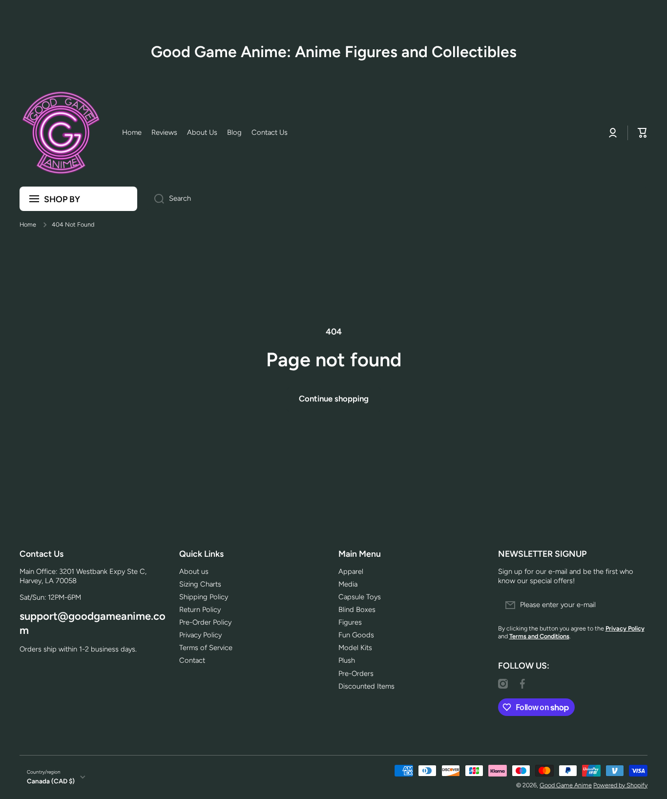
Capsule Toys (359, 596)
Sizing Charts (200, 584)
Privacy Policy (200, 635)
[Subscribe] (635, 605)
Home (28, 224)
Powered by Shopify (620, 785)
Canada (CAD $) (51, 781)
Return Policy (200, 609)
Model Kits (355, 647)
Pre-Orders (356, 673)
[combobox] (397, 199)
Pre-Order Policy (205, 622)
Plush (346, 660)
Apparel (350, 571)
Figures (350, 622)
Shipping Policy (203, 596)
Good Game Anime (566, 785)
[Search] (155, 199)
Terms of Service (205, 647)
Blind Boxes (356, 609)
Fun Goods (356, 635)
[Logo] (61, 132)
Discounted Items (366, 686)
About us (193, 571)
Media (347, 584)
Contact (192, 660)
